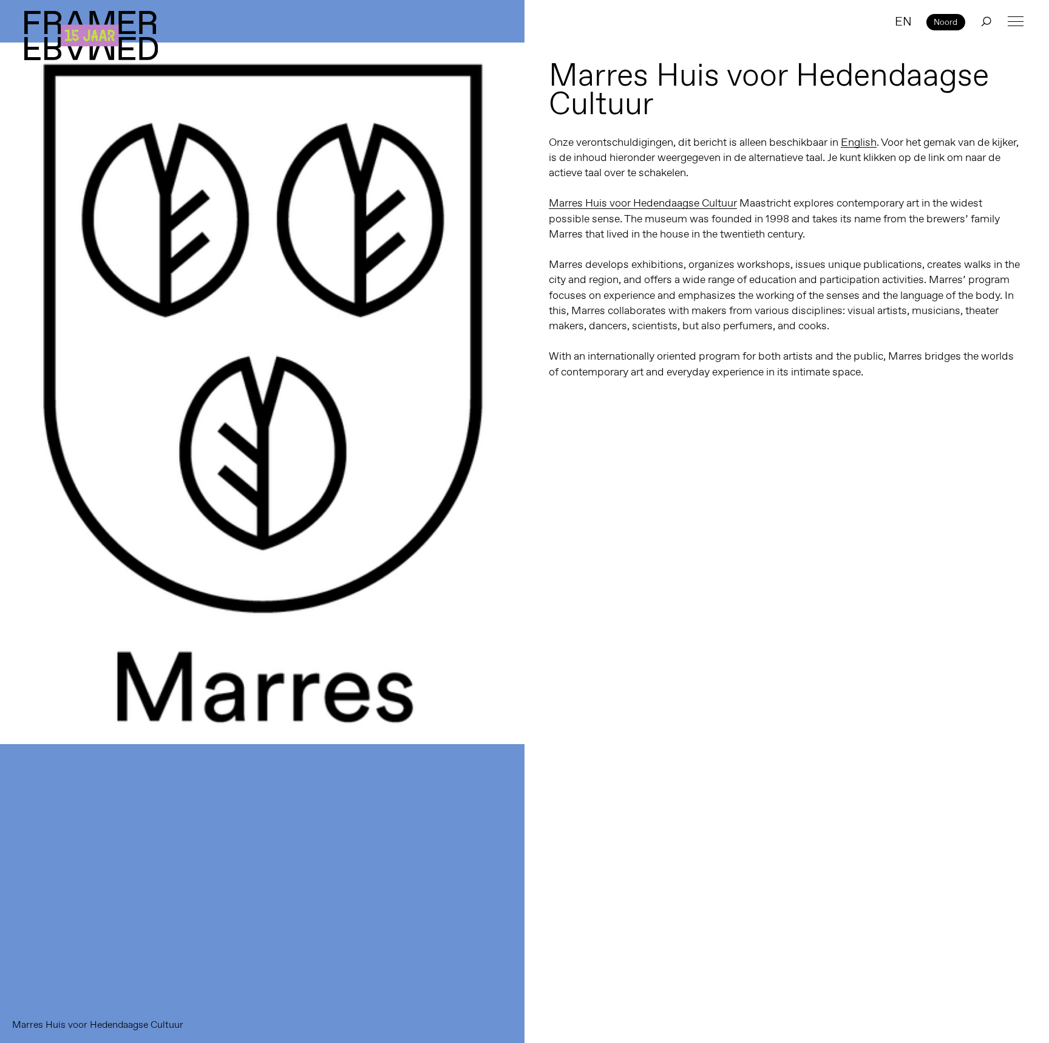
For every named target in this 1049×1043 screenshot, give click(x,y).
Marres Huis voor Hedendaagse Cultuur (643, 203)
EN (903, 21)
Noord (945, 21)
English (859, 142)
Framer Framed (91, 35)
